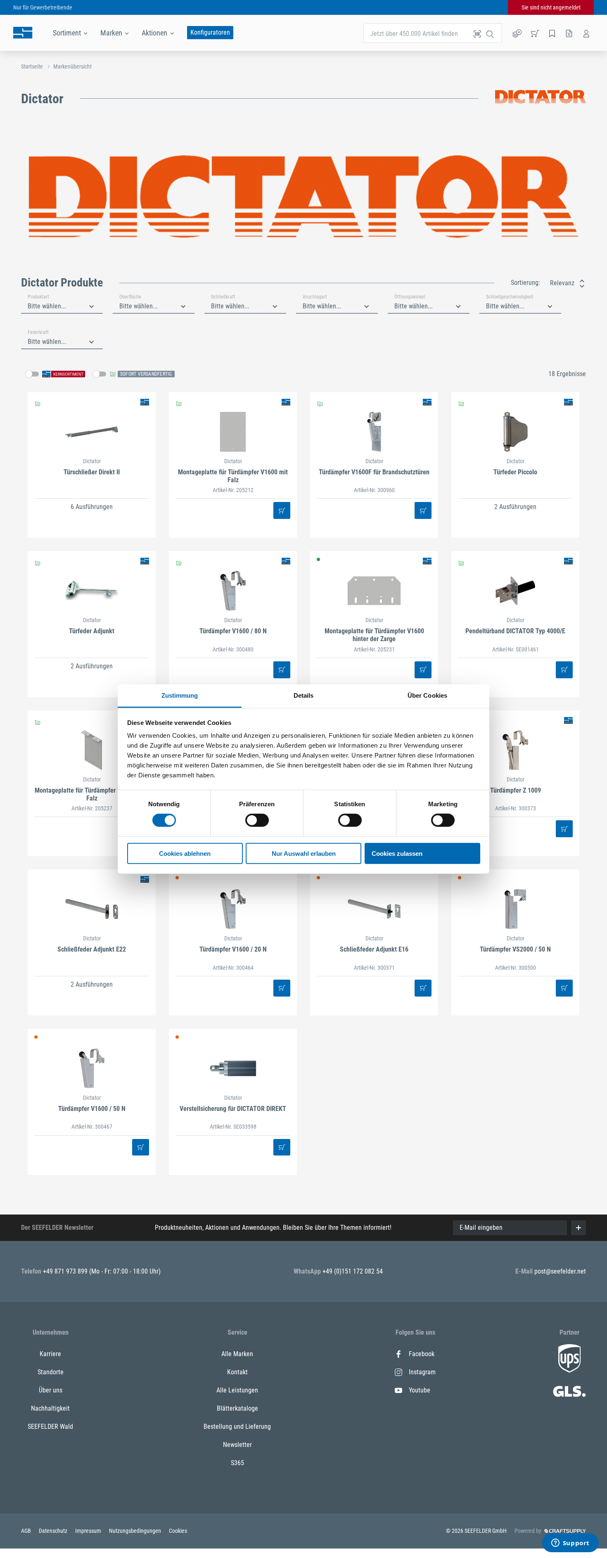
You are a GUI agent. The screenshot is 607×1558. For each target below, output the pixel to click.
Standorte (51, 1372)
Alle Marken (237, 1354)
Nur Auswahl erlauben (304, 853)
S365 (237, 1463)
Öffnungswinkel (409, 297)
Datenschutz (54, 1530)
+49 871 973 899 (66, 1271)
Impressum (88, 1530)
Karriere (50, 1354)
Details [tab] (304, 695)
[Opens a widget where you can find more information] (570, 1543)
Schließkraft (223, 297)
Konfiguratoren (210, 32)
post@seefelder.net (560, 1271)
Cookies (178, 1530)
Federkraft (38, 332)
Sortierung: (525, 283)
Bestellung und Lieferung (237, 1426)
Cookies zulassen (397, 853)
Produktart (38, 297)
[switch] (257, 820)
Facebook (421, 1354)
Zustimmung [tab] (179, 695)
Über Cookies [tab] (427, 695)
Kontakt (237, 1372)
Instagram (422, 1372)
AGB (26, 1530)
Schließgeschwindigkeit (509, 297)
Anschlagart (315, 297)
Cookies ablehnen (185, 853)
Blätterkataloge (237, 1408)
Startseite (32, 66)
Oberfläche (130, 297)
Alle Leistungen (237, 1390)
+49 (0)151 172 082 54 (352, 1271)
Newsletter (237, 1445)
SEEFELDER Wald (50, 1426)
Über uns (50, 1390)
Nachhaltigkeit (50, 1408)
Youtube (419, 1390)
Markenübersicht (72, 66)
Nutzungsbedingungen (135, 1530)
